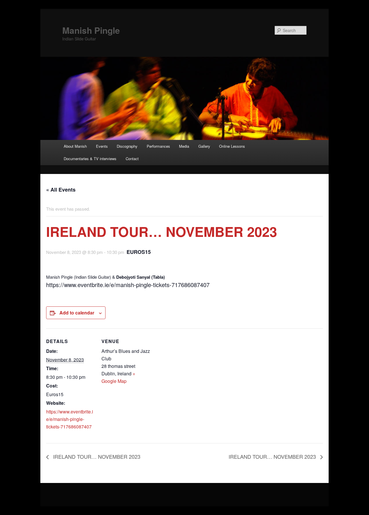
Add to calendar (76, 312)
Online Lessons (232, 146)
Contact (132, 158)
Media (184, 146)
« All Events (61, 189)
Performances (158, 146)
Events (102, 146)
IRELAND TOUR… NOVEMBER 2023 (96, 456)
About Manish (75, 146)
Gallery (204, 146)
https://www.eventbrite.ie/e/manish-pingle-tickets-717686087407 (69, 419)
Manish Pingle (91, 30)
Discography (127, 146)
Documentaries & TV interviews (90, 158)
